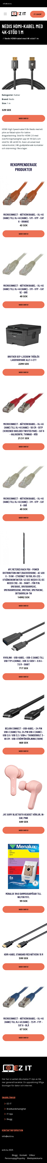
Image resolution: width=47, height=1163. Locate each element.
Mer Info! (23, 118)
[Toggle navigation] (5, 14)
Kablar (17, 95)
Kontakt (23, 1155)
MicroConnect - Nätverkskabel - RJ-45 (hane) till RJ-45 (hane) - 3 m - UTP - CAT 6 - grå (23, 502)
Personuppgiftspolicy (15, 1158)
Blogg (9, 1119)
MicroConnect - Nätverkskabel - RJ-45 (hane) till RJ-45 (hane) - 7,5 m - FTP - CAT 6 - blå (23, 1022)
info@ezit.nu (7, 4)
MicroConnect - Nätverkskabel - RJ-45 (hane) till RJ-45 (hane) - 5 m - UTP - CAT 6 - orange (23, 218)
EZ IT (9, 1103)
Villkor (32, 1155)
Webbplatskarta (34, 1158)
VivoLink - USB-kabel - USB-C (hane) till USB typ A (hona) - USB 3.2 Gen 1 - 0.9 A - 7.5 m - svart (23, 661)
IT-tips (10, 1114)
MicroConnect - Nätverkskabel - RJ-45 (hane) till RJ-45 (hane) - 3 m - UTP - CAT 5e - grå (23, 289)
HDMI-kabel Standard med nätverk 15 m (23, 954)
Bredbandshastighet (16, 1109)
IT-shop (37, 14)
